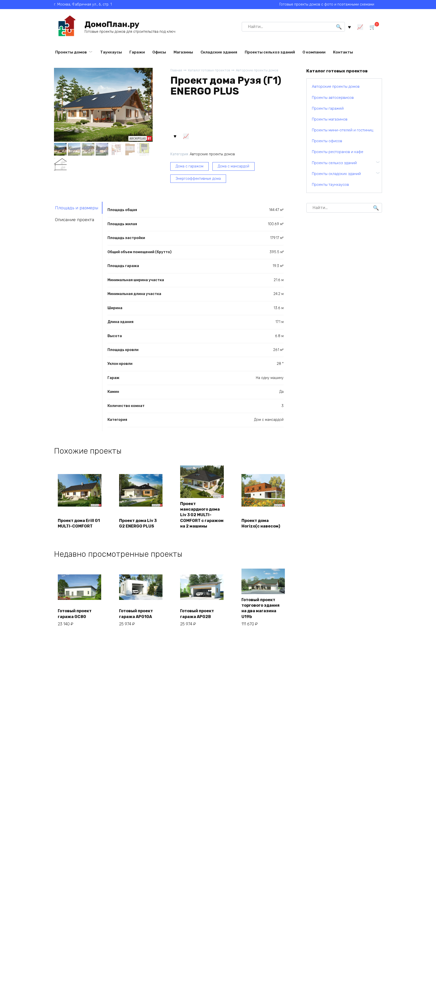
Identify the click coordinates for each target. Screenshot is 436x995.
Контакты (343, 52)
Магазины (183, 52)
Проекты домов (71, 52)
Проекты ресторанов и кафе (337, 152)
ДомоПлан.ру (112, 24)
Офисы (159, 52)
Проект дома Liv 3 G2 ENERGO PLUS (138, 523)
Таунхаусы (111, 52)
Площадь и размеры (76, 207)
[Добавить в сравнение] (186, 136)
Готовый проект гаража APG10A (136, 613)
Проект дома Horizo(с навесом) (260, 523)
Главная (176, 70)
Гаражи (137, 52)
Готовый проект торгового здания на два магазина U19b (260, 608)
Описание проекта (74, 219)
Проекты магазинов (329, 119)
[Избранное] (349, 27)
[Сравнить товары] (360, 27)
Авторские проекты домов (257, 70)
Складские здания (219, 52)
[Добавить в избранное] (175, 136)
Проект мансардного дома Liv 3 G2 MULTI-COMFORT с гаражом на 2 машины (202, 515)
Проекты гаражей (328, 108)
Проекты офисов (327, 141)
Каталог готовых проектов (209, 70)
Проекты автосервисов (333, 97)
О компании (314, 52)
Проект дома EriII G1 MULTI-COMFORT (79, 523)
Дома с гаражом (189, 166)
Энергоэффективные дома (198, 179)
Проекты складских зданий (336, 173)
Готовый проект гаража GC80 (75, 613)
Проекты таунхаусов (330, 184)
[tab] (78, 208)
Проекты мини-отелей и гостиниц (342, 130)
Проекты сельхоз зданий (270, 52)
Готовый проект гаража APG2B (197, 613)
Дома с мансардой (233, 166)
